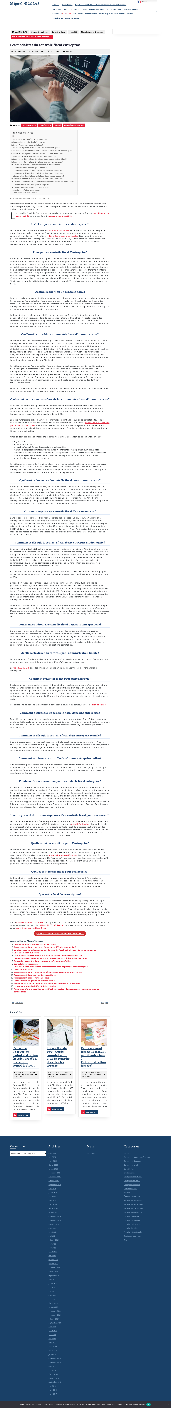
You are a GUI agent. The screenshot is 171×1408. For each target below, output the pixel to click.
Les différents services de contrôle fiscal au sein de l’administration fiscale (48, 955)
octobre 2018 (54, 1378)
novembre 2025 (55, 1177)
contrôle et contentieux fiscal (31, 928)
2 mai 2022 (88, 1073)
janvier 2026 (53, 1169)
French (144, 2)
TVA (125, 1240)
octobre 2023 (54, 1240)
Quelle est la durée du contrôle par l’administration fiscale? (37, 165)
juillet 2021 (53, 1283)
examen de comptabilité (59, 216)
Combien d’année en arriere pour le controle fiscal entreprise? (38, 179)
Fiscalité (73, 32)
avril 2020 (52, 1342)
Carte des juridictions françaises (65, 18)
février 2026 (53, 1165)
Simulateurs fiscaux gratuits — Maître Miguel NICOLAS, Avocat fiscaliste (103, 14)
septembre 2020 (55, 1323)
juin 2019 (52, 1370)
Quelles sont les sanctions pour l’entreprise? (31, 184)
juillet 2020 (53, 1331)
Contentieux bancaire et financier (137, 1157)
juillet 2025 (53, 1192)
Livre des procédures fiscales (63, 236)
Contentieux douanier (132, 1161)
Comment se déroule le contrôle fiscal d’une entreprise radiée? (39, 176)
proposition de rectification (63, 855)
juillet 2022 (53, 1252)
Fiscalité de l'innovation (133, 1200)
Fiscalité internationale (133, 1232)
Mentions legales (131, 9)
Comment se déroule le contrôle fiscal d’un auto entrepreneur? (38, 162)
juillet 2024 (53, 1232)
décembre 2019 (55, 1358)
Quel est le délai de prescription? (27, 190)
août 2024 (52, 1228)
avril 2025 (52, 1200)
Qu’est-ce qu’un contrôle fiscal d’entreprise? (30, 139)
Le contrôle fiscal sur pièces (26, 952)
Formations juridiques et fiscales (65, 9)
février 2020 (53, 1350)
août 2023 (52, 1244)
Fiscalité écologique (131, 1216)
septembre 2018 (55, 1382)
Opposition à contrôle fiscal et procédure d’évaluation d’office (42, 961)
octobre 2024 (54, 1224)
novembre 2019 (55, 1362)
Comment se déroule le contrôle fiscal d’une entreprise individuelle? (40, 159)
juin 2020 (52, 1335)
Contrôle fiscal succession (26, 964)
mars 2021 (53, 1299)
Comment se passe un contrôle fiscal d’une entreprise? (35, 156)
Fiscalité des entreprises (92, 32)
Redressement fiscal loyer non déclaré (31, 978)
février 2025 (53, 1208)
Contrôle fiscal (58, 32)
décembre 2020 (55, 1311)
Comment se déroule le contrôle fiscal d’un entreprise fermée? (39, 173)
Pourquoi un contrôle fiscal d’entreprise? (29, 142)
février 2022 (53, 1260)
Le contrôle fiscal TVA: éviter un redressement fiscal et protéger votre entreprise (51, 966)
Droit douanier (129, 1173)
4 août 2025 (54, 1073)
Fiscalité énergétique (132, 1220)
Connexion (91, 1153)
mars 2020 (53, 1346)
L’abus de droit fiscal (23, 969)
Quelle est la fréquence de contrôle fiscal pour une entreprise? (38, 153)
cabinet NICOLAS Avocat (51, 925)
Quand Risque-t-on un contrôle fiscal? (28, 145)
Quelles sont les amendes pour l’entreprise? (31, 187)
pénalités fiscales (80, 824)
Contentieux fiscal (39, 32)
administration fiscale (58, 230)
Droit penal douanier (132, 1181)
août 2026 (52, 1153)
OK (149, 1404)
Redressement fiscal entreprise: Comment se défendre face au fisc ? (45, 947)
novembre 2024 (55, 1220)
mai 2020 (52, 1339)
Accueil (13, 198)
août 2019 (52, 1366)
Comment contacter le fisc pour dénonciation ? (32, 167)
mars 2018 (53, 1390)
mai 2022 (52, 1256)
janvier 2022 (53, 1264)
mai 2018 (52, 1386)
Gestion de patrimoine (132, 1236)
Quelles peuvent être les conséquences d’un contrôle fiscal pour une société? (44, 182)
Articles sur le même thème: (27, 193)
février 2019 (53, 1374)
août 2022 (52, 1248)
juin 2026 (52, 1157)
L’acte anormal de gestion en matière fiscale (34, 980)
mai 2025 (52, 1196)
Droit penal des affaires (133, 1177)
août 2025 (52, 1189)
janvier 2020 (53, 1354)
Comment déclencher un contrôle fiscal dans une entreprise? (38, 170)
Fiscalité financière (131, 1228)
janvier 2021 (53, 1307)
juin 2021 (52, 1287)
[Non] (168, 1404)
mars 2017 (53, 1394)
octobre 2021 (54, 1271)
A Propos (55, 5)
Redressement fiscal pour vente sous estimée (35, 975)
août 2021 (52, 1279)
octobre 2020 (54, 1319)
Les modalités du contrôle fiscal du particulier (35, 944)
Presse (84, 9)
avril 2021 (52, 1295)
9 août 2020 (20, 1073)
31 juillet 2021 (19, 51)
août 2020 (52, 1327)
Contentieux (128, 1153)
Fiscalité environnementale (134, 1224)
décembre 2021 (55, 1267)
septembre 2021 (55, 1275)
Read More (24, 1115)
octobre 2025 (54, 1181)
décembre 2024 (55, 1216)
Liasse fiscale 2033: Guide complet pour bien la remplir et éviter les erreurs (58, 1057)
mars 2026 (53, 1161)
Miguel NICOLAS (24, 3)
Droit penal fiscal (130, 1189)
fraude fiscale (99, 704)
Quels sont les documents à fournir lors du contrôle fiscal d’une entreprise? (43, 150)
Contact (55, 14)
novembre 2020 (55, 1315)
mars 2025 (53, 1204)
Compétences (67, 5)
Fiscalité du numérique (133, 1212)
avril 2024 (52, 1236)
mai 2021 (52, 1291)
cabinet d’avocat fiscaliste (29, 922)
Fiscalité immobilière (132, 1196)
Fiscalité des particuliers (133, 1208)
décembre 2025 (55, 1173)
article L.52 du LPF (20, 668)
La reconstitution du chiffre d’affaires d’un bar (35, 986)
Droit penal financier (132, 1185)
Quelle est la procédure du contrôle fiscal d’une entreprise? (36, 148)
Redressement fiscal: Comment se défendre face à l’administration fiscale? (48, 972)
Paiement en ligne (113, 9)
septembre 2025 (55, 1185)
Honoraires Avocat (96, 9)
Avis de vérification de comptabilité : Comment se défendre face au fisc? (47, 983)
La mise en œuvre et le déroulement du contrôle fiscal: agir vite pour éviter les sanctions (55, 950)
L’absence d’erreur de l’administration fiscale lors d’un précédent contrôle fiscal (50, 958)
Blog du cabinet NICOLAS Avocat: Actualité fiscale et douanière (100, 5)
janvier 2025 (53, 1212)
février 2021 (53, 1303)
